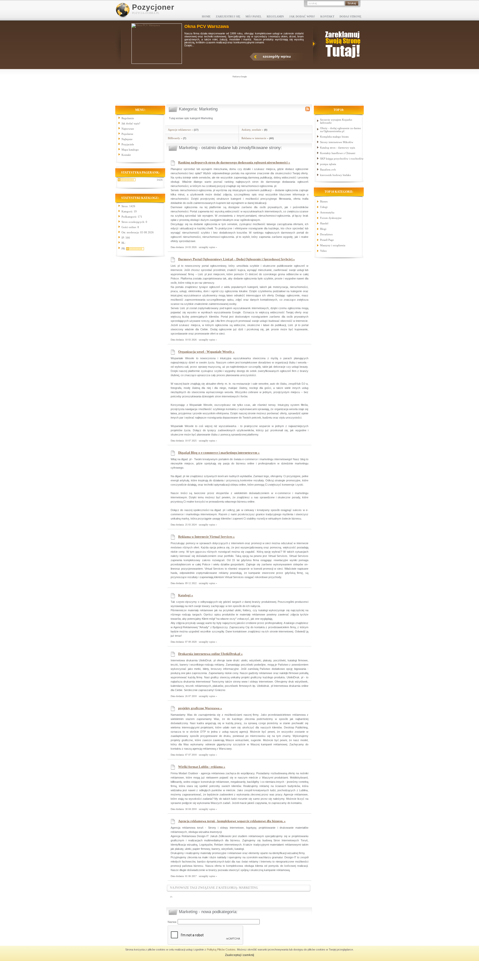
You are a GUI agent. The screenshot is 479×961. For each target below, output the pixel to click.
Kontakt (327, 16)
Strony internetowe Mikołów (336, 142)
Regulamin (275, 16)
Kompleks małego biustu (334, 136)
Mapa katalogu (130, 149)
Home (206, 16)
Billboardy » (175, 138)
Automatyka (327, 212)
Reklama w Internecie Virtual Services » (206, 536)
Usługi (324, 206)
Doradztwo (326, 234)
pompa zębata (328, 164)
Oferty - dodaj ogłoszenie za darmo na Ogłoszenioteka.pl (340, 130)
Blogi (323, 228)
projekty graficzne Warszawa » (200, 708)
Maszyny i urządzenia (332, 245)
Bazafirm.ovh (328, 169)
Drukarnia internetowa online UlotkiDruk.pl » (210, 654)
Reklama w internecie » (254, 138)
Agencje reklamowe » (180, 129)
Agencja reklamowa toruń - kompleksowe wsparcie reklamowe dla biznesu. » (232, 821)
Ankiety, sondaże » (252, 129)
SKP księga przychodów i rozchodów (341, 158)
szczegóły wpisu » (208, 247)
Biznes (324, 201)
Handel (324, 223)
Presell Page (327, 239)
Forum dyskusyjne (331, 217)
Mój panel (253, 16)
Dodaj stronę (350, 16)
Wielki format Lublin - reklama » (201, 767)
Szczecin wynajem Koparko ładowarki (336, 121)
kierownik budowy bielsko (335, 175)
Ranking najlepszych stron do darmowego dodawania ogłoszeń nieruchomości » (234, 162)
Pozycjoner (153, 7)
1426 (160, 179)
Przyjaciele (127, 144)
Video (323, 250)
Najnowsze (127, 128)
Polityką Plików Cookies (221, 949)
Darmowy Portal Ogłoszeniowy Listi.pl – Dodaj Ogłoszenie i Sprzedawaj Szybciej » (236, 259)
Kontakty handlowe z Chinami (337, 153)
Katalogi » (185, 595)
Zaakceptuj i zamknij (239, 955)
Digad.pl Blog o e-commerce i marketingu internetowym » (219, 452)
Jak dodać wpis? (302, 16)
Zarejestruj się (228, 16)
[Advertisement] (239, 89)
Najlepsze (126, 139)
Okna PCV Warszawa (206, 26)
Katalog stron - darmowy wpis (337, 147)
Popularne (127, 133)
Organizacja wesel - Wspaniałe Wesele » (206, 351)
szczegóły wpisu (277, 56)
